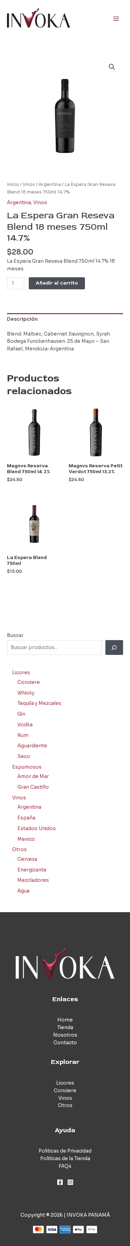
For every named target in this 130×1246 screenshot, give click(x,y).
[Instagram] (70, 1182)
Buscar (15, 635)
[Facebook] (60, 1182)
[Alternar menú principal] (116, 18)
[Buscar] (114, 647)
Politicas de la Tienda (65, 1159)
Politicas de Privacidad (65, 1151)
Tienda (65, 1027)
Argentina (49, 184)
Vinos (29, 184)
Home (65, 1020)
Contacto (65, 1043)
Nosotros (65, 1035)
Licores (65, 1083)
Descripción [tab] (22, 319)
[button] (112, 67)
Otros (65, 1105)
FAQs (65, 1166)
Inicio (13, 184)
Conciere (65, 1091)
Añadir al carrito (57, 283)
